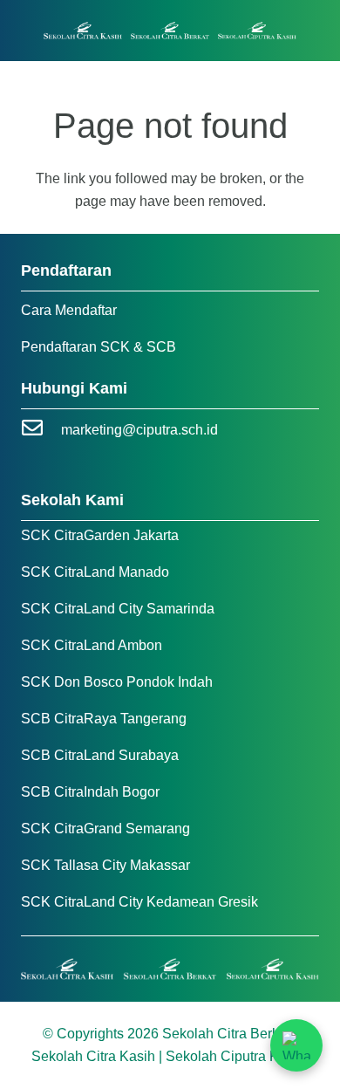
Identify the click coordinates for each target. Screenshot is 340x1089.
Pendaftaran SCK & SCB (98, 346)
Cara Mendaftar (69, 310)
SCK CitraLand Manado (95, 572)
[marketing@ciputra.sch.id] (41, 429)
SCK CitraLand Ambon (91, 645)
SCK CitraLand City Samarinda (117, 608)
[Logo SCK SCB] (170, 31)
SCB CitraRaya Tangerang (104, 718)
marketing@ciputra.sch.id (139, 429)
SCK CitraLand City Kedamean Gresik (139, 901)
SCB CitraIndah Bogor (90, 791)
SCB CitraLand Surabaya (100, 755)
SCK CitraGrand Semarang (105, 828)
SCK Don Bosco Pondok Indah (117, 682)
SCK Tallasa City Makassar (105, 865)
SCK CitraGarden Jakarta (100, 535)
